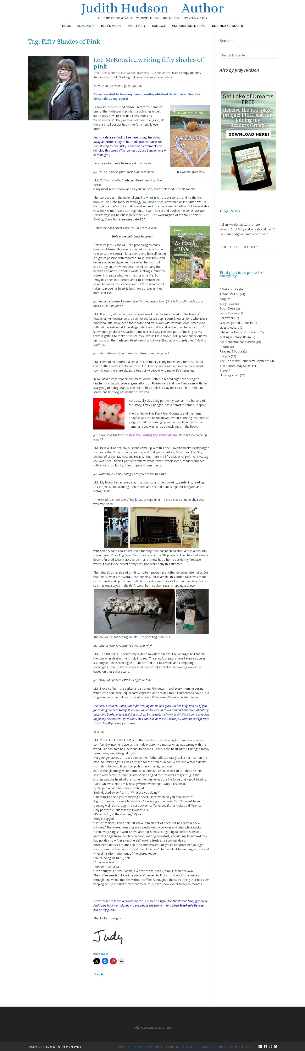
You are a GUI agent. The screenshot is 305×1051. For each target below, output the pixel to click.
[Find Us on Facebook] (265, 1046)
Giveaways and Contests (236, 323)
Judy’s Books (111, 25)
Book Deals (227, 308)
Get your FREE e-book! (188, 25)
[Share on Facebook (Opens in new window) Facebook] (105, 961)
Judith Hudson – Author (152, 8)
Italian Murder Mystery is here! (240, 224)
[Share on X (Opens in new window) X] (96, 961)
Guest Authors (229, 327)
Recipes (225, 356)
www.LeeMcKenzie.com (181, 714)
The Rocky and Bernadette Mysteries (245, 361)
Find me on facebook (239, 246)
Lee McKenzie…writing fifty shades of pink (148, 63)
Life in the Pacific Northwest (239, 332)
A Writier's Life (229, 294)
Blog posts (85, 25)
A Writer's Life (229, 289)
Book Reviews (229, 313)
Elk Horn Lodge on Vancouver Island (244, 234)
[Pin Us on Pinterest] (275, 1046)
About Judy (136, 25)
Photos (224, 347)
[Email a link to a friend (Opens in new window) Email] (121, 961)
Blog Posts (227, 304)
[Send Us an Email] (260, 1046)
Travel (224, 370)
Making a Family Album (235, 337)
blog (223, 299)
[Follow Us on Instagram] (270, 1046)
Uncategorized (229, 375)
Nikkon (41, 1047)
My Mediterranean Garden (237, 342)
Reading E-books (231, 351)
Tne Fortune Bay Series (235, 366)
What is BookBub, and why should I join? (247, 229)
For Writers (227, 318)
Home (66, 25)
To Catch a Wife (110, 180)
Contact (159, 25)
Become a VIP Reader (227, 25)
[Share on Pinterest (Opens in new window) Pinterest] (113, 961)
